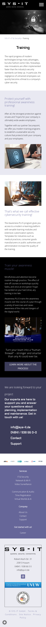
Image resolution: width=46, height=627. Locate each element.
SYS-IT (7, 38)
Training (23, 47)
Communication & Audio (23, 491)
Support (16, 444)
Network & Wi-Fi (23, 480)
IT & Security (16, 38)
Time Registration (23, 495)
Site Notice (25, 614)
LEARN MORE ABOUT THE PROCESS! (23, 366)
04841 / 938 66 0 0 (23, 566)
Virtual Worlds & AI (23, 499)
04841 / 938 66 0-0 (24, 432)
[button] (4, 622)
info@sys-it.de (20, 427)
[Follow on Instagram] (23, 576)
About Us (23, 512)
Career (23, 532)
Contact (16, 438)
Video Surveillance (23, 484)
